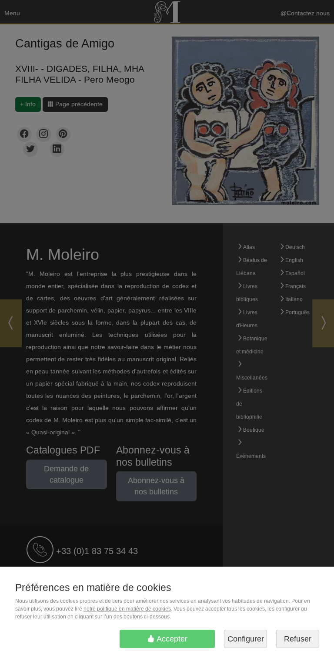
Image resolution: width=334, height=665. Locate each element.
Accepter (171, 639)
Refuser (297, 639)
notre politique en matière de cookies (127, 609)
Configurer (245, 639)
